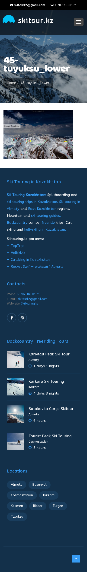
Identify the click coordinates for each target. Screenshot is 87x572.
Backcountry (17, 223)
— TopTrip (15, 246)
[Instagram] (22, 317)
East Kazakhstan (42, 209)
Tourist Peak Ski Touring (50, 436)
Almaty (34, 359)
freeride (48, 223)
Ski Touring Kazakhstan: (26, 195)
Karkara (34, 387)
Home (11, 83)
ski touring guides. (46, 216)
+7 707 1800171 (65, 5)
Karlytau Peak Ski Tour (49, 354)
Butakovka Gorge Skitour (51, 409)
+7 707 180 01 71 (28, 294)
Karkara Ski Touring (46, 381)
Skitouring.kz (30, 303)
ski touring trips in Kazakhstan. (32, 202)
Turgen (58, 506)
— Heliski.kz (16, 253)
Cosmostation (38, 441)
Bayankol (39, 485)
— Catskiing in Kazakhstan (28, 260)
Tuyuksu (17, 517)
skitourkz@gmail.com (29, 5)
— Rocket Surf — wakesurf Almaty (35, 266)
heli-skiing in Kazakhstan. (45, 229)
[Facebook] (11, 317)
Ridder (37, 506)
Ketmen (17, 506)
